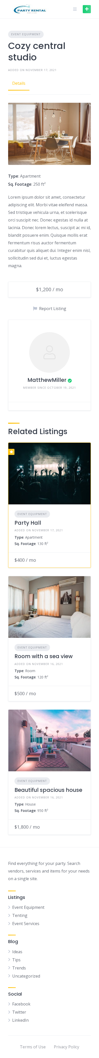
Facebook (21, 1004)
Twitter (19, 1012)
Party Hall (27, 522)
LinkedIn (20, 1020)
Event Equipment (26, 34)
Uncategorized (26, 976)
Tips (16, 960)
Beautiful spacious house (48, 790)
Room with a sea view (43, 656)
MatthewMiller (47, 380)
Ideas (17, 951)
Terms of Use (33, 1047)
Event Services (25, 923)
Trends (19, 968)
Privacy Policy (66, 1047)
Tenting (19, 915)
